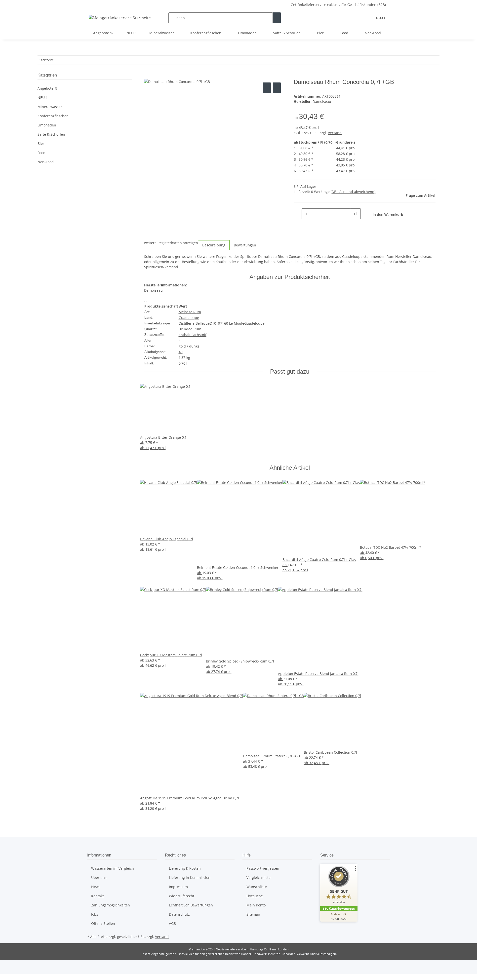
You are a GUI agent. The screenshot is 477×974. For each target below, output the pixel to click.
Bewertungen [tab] (245, 245)
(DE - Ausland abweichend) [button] (353, 191)
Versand (335, 132)
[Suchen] (277, 17)
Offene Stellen (103, 923)
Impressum (178, 886)
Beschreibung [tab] (213, 245)
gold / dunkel (189, 346)
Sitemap (253, 914)
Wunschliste (256, 886)
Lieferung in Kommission (189, 877)
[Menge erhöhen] (354, 224)
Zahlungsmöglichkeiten (110, 905)
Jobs (94, 914)
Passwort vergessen (262, 868)
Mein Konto (256, 905)
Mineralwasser (50, 106)
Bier (41, 143)
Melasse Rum (190, 312)
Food (41, 152)
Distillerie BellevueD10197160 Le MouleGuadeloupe (222, 323)
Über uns (99, 877)
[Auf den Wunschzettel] (277, 87)
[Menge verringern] (298, 213)
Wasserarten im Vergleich (112, 868)
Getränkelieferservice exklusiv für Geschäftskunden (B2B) (338, 4)
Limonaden (47, 125)
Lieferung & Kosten (185, 868)
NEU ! (42, 97)
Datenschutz (179, 914)
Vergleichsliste (258, 877)
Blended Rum (190, 329)
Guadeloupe (189, 317)
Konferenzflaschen (53, 116)
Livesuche (254, 896)
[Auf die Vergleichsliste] (267, 87)
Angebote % (47, 88)
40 (181, 352)
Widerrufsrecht (181, 896)
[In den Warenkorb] (148, 75)
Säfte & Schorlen (51, 134)
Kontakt (97, 896)
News (95, 886)
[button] (359, 17)
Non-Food (46, 161)
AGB (172, 923)
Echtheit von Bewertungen (191, 905)
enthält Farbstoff (192, 334)
